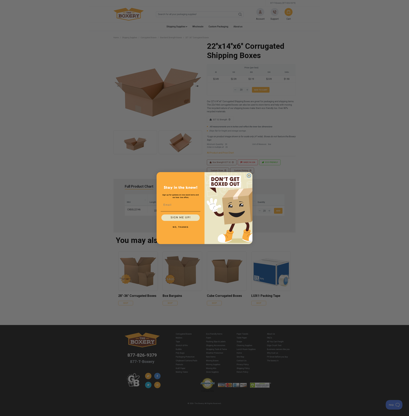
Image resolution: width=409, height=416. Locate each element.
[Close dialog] (249, 176)
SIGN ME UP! (181, 217)
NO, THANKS (181, 227)
